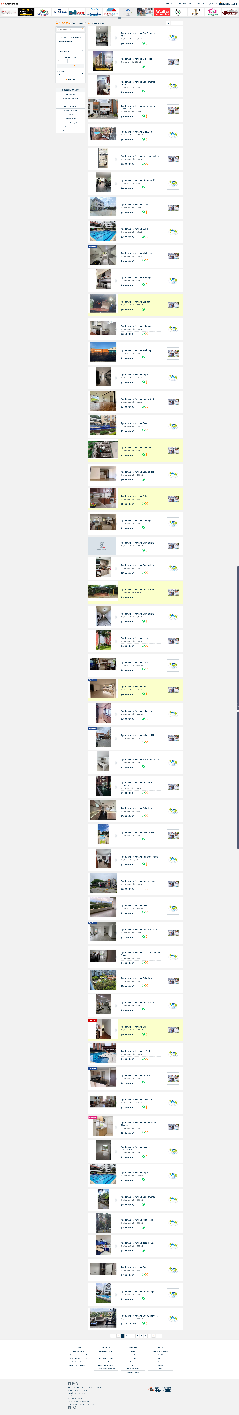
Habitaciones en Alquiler (106, 1362)
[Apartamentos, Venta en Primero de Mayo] (103, 858)
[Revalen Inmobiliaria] (94, 12)
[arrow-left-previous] (118, 1336)
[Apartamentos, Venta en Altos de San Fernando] (103, 786)
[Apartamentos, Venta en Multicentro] (103, 255)
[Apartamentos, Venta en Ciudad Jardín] (103, 182)
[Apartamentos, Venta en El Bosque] (103, 61)
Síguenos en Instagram (133, 1372)
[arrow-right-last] (159, 1336)
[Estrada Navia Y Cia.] (60, 12)
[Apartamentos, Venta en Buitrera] (103, 303)
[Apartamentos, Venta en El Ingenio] (103, 133)
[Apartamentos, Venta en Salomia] (103, 498)
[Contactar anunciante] (146, 44)
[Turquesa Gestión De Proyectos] (230, 12)
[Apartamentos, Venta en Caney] (103, 664)
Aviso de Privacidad (73, 1396)
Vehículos (160, 1358)
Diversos (160, 1365)
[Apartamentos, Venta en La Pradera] (103, 1053)
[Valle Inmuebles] (145, 12)
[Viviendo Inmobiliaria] (111, 12)
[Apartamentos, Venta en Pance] (103, 425)
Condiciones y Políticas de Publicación (78, 1390)
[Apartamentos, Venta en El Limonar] (103, 1101)
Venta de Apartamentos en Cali (78, 1355)
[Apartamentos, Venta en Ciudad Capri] (103, 1293)
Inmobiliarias (182, 4)
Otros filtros (70, 66)
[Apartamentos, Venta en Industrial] (103, 449)
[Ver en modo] (168, 23)
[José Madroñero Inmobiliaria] (77, 12)
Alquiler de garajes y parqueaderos (106, 1368)
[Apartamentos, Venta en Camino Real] (103, 546)
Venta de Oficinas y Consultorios (78, 1362)
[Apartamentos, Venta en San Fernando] (103, 1199)
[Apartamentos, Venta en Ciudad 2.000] (103, 591)
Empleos (160, 1362)
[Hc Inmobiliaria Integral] (213, 12)
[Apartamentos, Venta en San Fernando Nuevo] (103, 36)
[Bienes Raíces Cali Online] (26, 12)
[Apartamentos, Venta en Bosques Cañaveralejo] (103, 1150)
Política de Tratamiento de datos (76, 1393)
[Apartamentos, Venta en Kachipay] (103, 352)
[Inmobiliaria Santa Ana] (162, 12)
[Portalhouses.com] (9, 12)
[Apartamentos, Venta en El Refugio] (103, 279)
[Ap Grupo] (179, 12)
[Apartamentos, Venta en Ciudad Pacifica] (103, 883)
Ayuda (133, 1365)
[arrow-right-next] (153, 1336)
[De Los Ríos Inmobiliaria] (43, 12)
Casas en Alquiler (105, 1355)
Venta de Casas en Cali (78, 1351)
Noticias (192, 4)
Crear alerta (71, 80)
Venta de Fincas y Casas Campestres (78, 1365)
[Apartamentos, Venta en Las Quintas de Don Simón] (103, 956)
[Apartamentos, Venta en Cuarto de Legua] (103, 1317)
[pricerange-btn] (81, 61)
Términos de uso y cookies (75, 1399)
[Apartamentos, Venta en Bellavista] (103, 810)
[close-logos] (119, 17)
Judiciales (160, 1368)
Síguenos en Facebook (133, 1368)
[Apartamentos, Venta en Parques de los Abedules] (103, 1126)
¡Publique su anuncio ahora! (160, 1351)
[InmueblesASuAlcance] (173, 38)
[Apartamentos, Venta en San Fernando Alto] (103, 761)
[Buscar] (82, 29)
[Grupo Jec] (128, 12)
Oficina (133, 1351)
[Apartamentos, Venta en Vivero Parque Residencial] (103, 109)
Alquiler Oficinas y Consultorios (106, 1365)
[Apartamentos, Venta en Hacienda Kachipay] (103, 158)
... (149, 1336)
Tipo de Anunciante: (62, 71)
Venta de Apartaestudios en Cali (78, 1358)
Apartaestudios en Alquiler (106, 1358)
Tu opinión (238, 706)
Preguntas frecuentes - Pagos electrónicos (79, 1401)
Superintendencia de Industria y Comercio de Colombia (82, 1404)
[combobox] (70, 29)
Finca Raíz (169, 4)
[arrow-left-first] (113, 1336)
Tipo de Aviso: (70, 48)
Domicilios (133, 1358)
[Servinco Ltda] (196, 12)
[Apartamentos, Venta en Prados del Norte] (103, 931)
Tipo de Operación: (70, 43)
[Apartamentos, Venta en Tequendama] (103, 1245)
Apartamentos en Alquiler (105, 1351)
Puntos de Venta (133, 1355)
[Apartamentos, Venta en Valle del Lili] (103, 474)
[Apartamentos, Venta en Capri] (103, 231)
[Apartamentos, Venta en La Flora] (103, 206)
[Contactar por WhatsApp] (143, 44)
